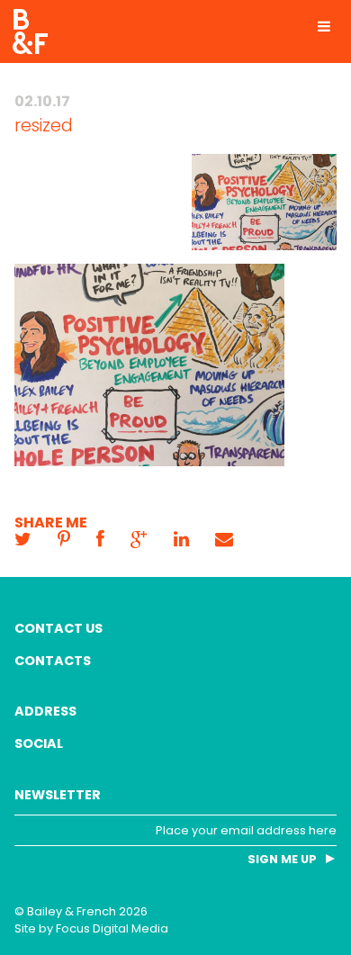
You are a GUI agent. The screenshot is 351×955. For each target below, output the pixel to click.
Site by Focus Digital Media (91, 928)
